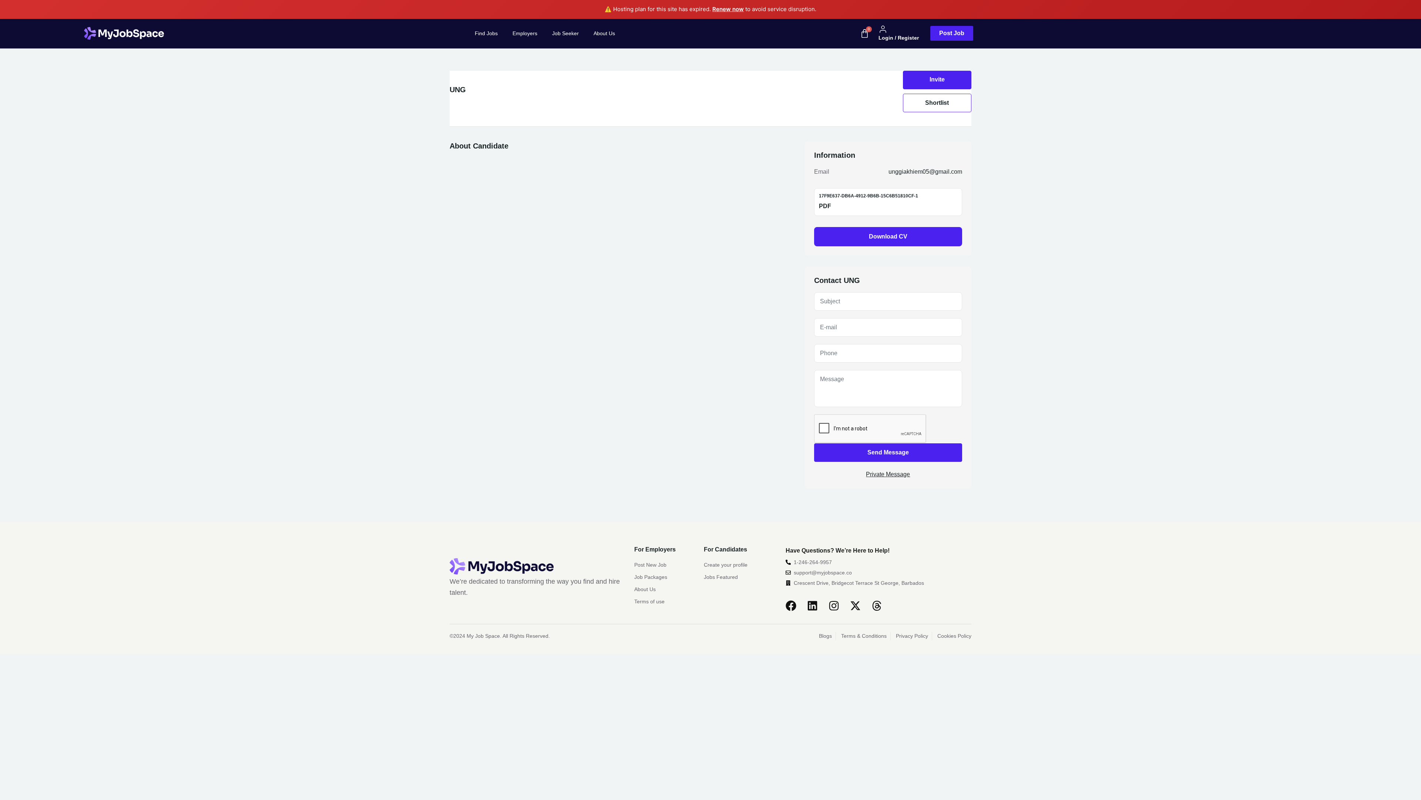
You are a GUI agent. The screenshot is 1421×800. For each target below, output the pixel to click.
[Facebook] (791, 605)
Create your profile (726, 565)
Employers (525, 33)
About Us (604, 33)
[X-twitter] (855, 605)
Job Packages (650, 577)
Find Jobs (486, 33)
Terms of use (649, 601)
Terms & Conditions (864, 636)
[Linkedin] (812, 605)
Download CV (888, 236)
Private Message (888, 474)
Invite (937, 79)
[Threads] (877, 605)
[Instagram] (834, 605)
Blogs (825, 636)
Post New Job (650, 565)
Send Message (888, 452)
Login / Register (899, 38)
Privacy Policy (912, 636)
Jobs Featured (721, 577)
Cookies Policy (954, 636)
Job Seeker (565, 33)
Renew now (728, 9)
